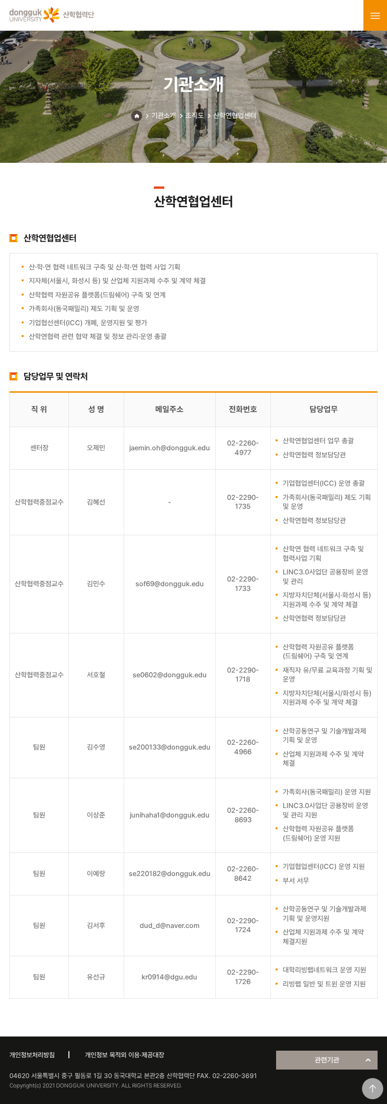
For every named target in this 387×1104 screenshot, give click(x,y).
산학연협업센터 (234, 115)
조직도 (194, 115)
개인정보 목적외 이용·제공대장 (124, 1055)
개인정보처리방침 (32, 1055)
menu (375, 15)
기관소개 (163, 115)
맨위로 (372, 1088)
